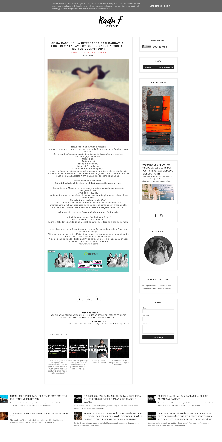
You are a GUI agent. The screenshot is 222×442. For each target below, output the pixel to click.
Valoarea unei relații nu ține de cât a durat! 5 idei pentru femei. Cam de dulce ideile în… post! (157, 169)
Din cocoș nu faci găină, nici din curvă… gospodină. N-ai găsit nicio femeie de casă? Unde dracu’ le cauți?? (112, 399)
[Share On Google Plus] (89, 299)
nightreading (99, 52)
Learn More (156, 6)
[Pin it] (98, 299)
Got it (167, 6)
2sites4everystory (81, 52)
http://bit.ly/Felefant (88, 244)
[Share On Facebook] (80, 299)
